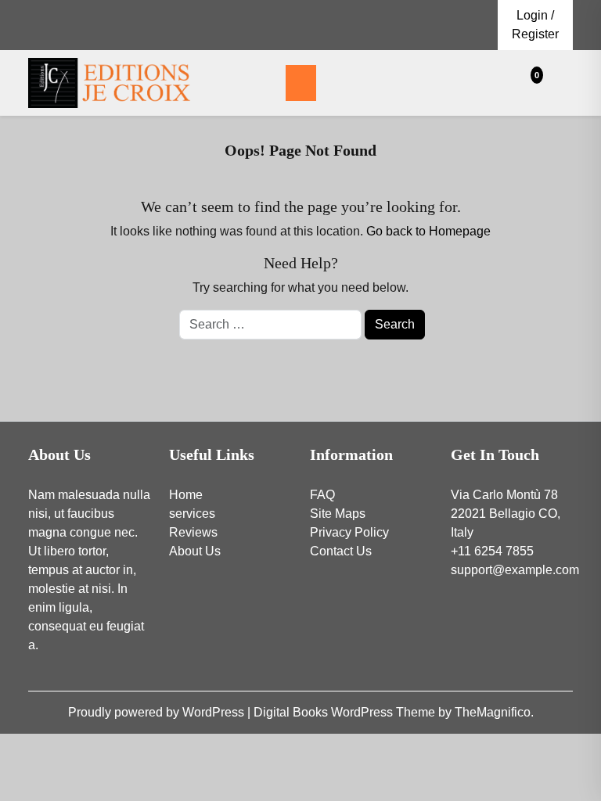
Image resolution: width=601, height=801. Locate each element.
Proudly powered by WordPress (157, 712)
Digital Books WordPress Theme (346, 712)
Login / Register (535, 25)
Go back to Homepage (428, 231)
